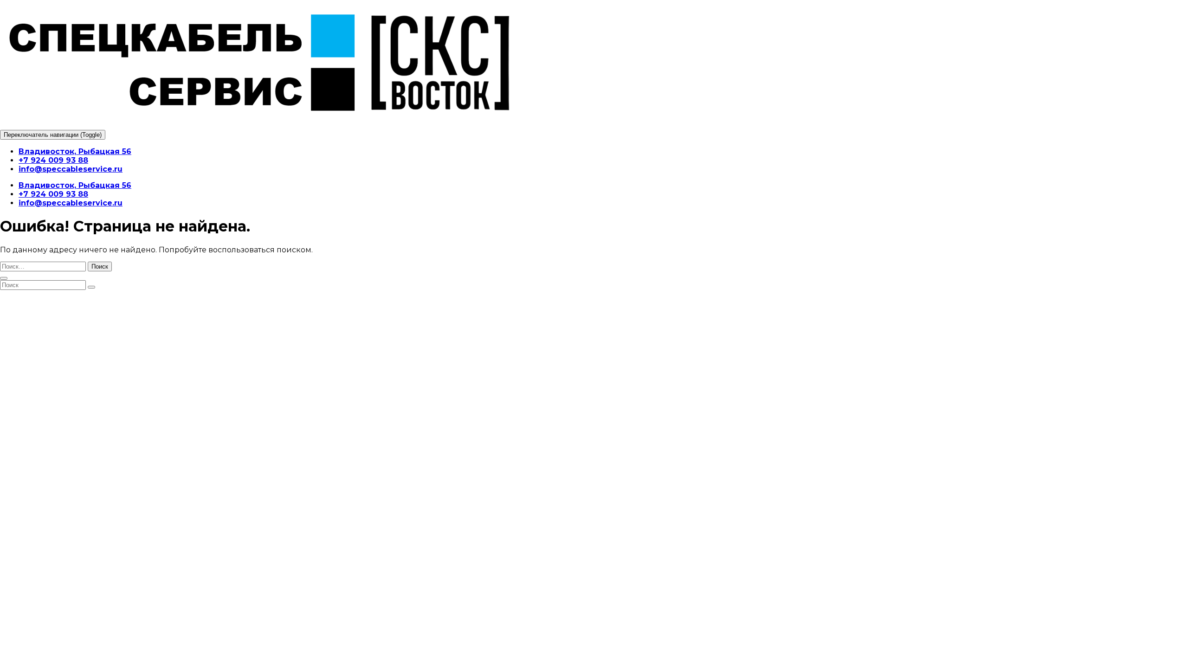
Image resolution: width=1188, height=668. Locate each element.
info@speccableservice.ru (71, 169)
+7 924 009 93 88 (53, 160)
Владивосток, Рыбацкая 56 (75, 151)
